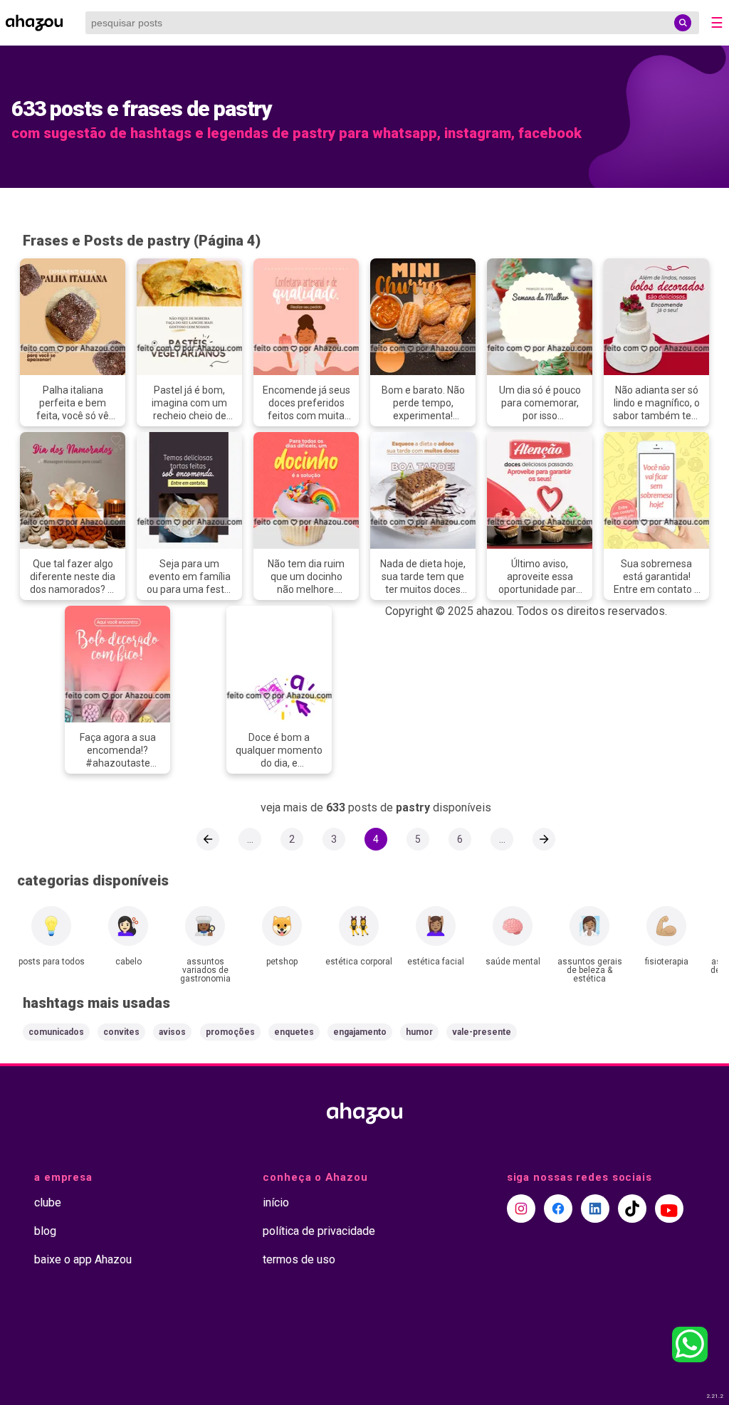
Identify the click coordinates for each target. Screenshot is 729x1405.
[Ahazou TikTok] (632, 1208)
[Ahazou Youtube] (669, 1208)
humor (419, 1032)
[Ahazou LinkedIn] (595, 1208)
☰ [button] (716, 22)
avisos (172, 1032)
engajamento (360, 1032)
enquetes (294, 1032)
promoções (230, 1032)
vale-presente (481, 1032)
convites (121, 1032)
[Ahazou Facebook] (558, 1208)
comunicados (56, 1032)
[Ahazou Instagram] (521, 1208)
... (250, 839)
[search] (682, 22)
